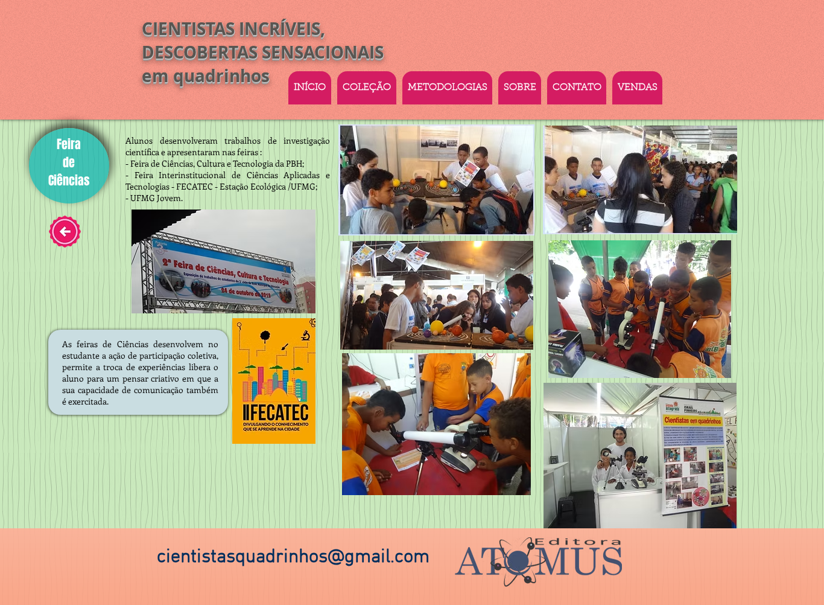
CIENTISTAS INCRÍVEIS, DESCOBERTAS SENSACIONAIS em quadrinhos (263, 52)
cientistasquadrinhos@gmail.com (293, 557)
